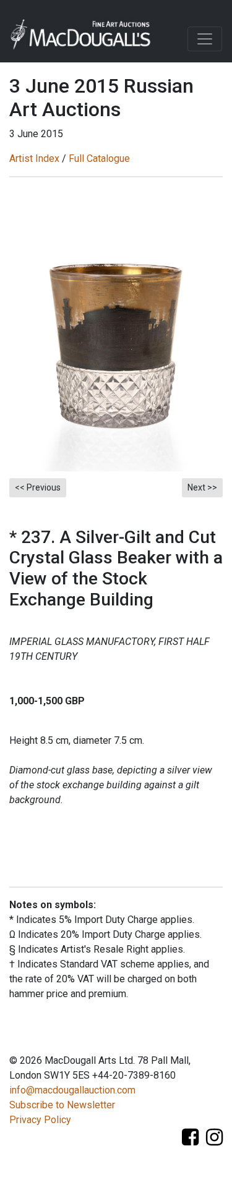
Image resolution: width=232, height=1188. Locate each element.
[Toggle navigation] (204, 39)
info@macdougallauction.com (72, 1090)
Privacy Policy (40, 1120)
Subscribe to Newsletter (62, 1105)
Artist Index (34, 158)
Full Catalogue (99, 158)
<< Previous (38, 487)
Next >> (202, 487)
